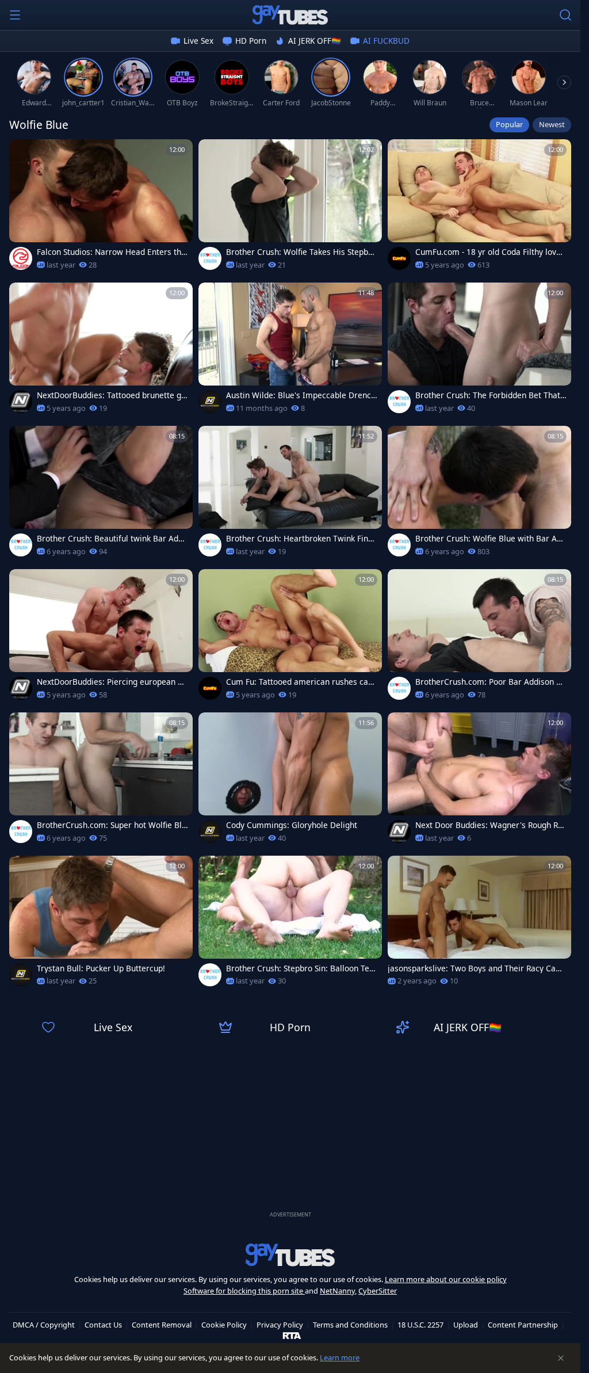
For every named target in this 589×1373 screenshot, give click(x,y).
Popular (509, 124)
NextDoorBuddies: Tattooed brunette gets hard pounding (111, 395)
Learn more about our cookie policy (446, 1279)
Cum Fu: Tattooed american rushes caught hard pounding (301, 681)
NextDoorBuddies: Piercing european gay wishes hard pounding (112, 681)
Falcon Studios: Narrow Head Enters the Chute (111, 252)
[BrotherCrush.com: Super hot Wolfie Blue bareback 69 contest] (101, 781)
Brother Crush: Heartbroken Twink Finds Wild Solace (301, 538)
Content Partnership (523, 1324)
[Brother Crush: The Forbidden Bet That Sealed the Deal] (479, 351)
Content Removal (162, 1324)
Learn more (339, 1357)
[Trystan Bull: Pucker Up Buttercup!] (101, 924)
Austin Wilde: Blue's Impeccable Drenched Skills (301, 395)
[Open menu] (15, 15)
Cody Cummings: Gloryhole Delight (291, 825)
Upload (465, 1324)
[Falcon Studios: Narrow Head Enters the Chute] (101, 208)
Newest (552, 124)
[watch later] (23, 153)
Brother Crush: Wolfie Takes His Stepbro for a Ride (301, 252)
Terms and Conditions (350, 1324)
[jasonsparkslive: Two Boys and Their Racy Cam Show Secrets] (479, 924)
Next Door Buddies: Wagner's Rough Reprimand (489, 825)
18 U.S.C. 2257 (420, 1324)
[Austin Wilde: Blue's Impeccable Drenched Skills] (290, 351)
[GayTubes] (290, 15)
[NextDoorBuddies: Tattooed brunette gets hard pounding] (101, 351)
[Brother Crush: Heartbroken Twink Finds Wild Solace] (290, 494)
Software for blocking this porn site (244, 1291)
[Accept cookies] (560, 1358)
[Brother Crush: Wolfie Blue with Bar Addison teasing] (479, 494)
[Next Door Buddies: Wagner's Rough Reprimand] (479, 781)
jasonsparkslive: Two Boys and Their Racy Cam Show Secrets (475, 968)
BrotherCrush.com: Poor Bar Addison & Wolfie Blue (488, 681)
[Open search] (565, 15)
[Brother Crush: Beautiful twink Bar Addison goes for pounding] (101, 494)
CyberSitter (377, 1291)
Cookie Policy (224, 1324)
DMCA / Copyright (44, 1324)
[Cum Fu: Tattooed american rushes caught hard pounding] (290, 638)
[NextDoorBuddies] (20, 401)
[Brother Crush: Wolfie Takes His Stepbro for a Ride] (290, 208)
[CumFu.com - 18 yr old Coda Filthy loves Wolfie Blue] (479, 208)
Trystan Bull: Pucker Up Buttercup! (101, 968)
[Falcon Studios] (20, 258)
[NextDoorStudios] (209, 401)
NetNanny (337, 1291)
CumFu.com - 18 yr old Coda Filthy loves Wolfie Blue (490, 252)
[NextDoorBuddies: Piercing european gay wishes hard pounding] (101, 638)
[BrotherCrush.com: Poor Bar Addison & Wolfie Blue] (479, 638)
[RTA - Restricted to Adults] (292, 1335)
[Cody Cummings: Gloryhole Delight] (290, 781)
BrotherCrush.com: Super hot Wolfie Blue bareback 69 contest (111, 825)
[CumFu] (399, 258)
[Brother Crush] (209, 258)
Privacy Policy (280, 1324)
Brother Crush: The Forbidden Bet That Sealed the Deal (491, 395)
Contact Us (103, 1324)
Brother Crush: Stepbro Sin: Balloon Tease (300, 968)
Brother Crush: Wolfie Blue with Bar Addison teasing (490, 538)
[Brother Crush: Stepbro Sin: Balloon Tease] (290, 924)
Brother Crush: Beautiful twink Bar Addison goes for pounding (111, 538)
